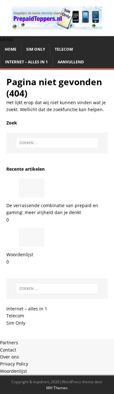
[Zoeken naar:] (57, 142)
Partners (9, 343)
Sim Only (35, 49)
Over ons (9, 357)
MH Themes (57, 388)
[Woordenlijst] (31, 243)
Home (10, 49)
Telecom (64, 49)
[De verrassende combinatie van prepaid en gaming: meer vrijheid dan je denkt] (31, 194)
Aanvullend (71, 62)
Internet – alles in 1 (26, 62)
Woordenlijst (19, 254)
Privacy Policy (14, 364)
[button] (6, 39)
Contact (8, 350)
